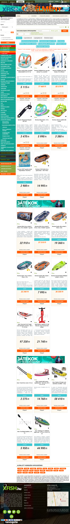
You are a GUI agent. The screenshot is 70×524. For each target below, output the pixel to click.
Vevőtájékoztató (32, 12)
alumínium (63, 468)
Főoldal (25, 487)
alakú (31, 472)
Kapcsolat (47, 12)
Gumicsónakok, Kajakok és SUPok (59, 16)
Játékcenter (61, 41)
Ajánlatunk (19, 37)
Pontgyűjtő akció (27, 497)
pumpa (25, 472)
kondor (51, 468)
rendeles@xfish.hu (53, 488)
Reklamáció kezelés (27, 505)
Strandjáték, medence (45, 16)
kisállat (12, 2)
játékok (20, 2)
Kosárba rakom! (24, 96)
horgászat (4, 2)
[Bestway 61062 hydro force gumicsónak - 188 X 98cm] (42, 171)
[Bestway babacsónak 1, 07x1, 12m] (42, 122)
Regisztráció (26, 502)
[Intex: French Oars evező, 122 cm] (24, 384)
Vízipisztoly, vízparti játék (43, 46)
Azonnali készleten (6, 37)
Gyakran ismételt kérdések (28, 508)
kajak (40, 468)
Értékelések (48, 37)
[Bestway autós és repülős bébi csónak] (59, 122)
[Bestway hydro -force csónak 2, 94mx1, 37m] (25, 278)
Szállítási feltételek (27, 495)
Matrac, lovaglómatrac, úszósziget (28, 43)
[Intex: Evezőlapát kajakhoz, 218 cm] (25, 434)
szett (45, 468)
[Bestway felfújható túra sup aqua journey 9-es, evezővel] (42, 73)
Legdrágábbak (38, 37)
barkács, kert (29, 2)
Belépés (25, 500)
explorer (42, 470)
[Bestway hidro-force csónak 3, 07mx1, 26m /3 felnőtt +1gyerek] (42, 228)
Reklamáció (41, 12)
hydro (57, 468)
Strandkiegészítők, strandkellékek (47, 43)
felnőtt (43, 472)
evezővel (26, 470)
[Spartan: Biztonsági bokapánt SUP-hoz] (25, 122)
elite (20, 470)
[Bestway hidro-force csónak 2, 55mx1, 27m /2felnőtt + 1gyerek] (25, 228)
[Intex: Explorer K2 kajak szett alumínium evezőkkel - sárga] (59, 384)
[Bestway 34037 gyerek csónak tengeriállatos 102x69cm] (25, 171)
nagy (62, 470)
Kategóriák (34, 16)
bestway (20, 468)
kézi (20, 472)
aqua (37, 470)
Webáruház (24, 12)
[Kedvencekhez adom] (31, 67)
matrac (37, 472)
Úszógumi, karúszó (61, 43)
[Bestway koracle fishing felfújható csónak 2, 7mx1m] (59, 278)
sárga (56, 470)
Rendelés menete (27, 492)
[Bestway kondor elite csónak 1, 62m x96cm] (42, 278)
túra (32, 470)
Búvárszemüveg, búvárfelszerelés (30, 41)
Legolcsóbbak (28, 37)
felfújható (33, 468)
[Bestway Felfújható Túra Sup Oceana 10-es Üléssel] (59, 73)
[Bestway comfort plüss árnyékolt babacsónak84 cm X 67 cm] (25, 73)
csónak (27, 468)
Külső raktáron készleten (7, 39)
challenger (50, 470)
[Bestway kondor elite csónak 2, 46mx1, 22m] (59, 228)
